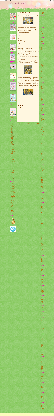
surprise (41, 360)
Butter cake (42, 73)
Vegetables (42, 395)
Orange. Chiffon (42, 272)
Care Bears (42, 79)
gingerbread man (42, 167)
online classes (42, 270)
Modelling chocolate (42, 246)
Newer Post (18, 123)
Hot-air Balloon (42, 182)
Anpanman (42, 33)
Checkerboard (42, 87)
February (12, 144)
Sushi (41, 365)
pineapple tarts (42, 291)
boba (41, 62)
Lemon (41, 210)
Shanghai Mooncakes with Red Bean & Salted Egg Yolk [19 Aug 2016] (13, 197)
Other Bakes (33, 6)
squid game (42, 345)
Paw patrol (42, 279)
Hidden (41, 177)
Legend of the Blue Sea (42, 208)
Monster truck (42, 249)
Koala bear (42, 198)
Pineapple (42, 290)
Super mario (42, 358)
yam (41, 407)
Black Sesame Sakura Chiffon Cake (13, 154)
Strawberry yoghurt (42, 354)
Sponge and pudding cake (42, 343)
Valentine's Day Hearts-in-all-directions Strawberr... (12, 164)
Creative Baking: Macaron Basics (42, 131)
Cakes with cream (42, 76)
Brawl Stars (42, 63)
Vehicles (41, 397)
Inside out (42, 189)
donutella (41, 141)
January (12, 178)
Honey (41, 181)
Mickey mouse (42, 238)
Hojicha (41, 178)
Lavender (41, 207)
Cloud (41, 110)
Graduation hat (42, 169)
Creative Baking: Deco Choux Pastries (42, 127)
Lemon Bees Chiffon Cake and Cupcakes (13, 149)
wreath (41, 406)
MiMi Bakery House (13, 196)
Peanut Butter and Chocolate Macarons (13, 147)
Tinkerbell (42, 376)
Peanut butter (42, 281)
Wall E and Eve (42, 399)
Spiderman (42, 341)
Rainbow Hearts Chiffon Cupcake (13, 172)
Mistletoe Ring (42, 245)
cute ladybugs (21, 15)
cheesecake (42, 88)
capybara (41, 77)
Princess (41, 308)
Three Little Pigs (42, 374)
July (11, 139)
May (11, 141)
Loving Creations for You (18, 3)
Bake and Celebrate (42, 41)
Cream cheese (42, 120)
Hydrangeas (42, 186)
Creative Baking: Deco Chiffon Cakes (42, 125)
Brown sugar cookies (42, 67)
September (12, 137)
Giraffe (41, 168)
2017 (11, 130)
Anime (41, 32)
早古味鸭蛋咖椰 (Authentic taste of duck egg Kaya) (13, 189)
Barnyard (41, 48)
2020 (11, 127)
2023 (11, 124)
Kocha (41, 199)
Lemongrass (42, 211)
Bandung (41, 46)
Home (11, 6)
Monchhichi (42, 248)
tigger (41, 375)
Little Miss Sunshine (42, 216)
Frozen (41, 160)
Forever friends (42, 159)
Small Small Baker (13, 194)
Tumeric (41, 388)
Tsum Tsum (42, 387)
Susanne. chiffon (42, 363)
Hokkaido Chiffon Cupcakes (42, 180)
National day (42, 257)
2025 (11, 122)
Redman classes (41, 319)
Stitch (41, 352)
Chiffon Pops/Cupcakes (22, 6)
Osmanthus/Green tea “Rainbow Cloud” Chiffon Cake (13, 171)
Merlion (41, 236)
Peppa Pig (42, 282)
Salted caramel (42, 328)
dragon (41, 144)
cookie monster (42, 117)
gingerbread (42, 166)
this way (33, 78)
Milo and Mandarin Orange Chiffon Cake (13, 177)
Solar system (42, 338)
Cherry (41, 89)
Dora (41, 142)
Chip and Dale (42, 100)
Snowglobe (42, 336)
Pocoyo (41, 298)
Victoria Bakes (12, 199)
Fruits (41, 161)
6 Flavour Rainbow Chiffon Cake (13, 145)
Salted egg (42, 329)
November (12, 135)
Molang (41, 247)
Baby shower (42, 40)
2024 (11, 123)
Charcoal (41, 86)
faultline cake (42, 153)
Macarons (28, 6)
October (12, 136)
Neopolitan (42, 259)
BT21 (41, 68)
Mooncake (42, 252)
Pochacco (42, 297)
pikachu (41, 288)
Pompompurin (42, 302)
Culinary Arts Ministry (42, 134)
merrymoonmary (28, 414)
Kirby (41, 196)
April (11, 142)
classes (41, 109)
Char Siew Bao (42, 85)
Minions (41, 243)
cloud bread (42, 111)
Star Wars (42, 347)
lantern (41, 204)
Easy (41, 150)
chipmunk (42, 101)
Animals (41, 31)
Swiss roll (42, 367)
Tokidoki (41, 379)
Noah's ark (42, 261)
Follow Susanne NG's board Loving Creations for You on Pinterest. (12, 118)
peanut (41, 280)
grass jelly (42, 170)
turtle (41, 389)
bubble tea (42, 69)
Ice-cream (42, 187)
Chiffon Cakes (16, 6)
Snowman (42, 337)
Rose (41, 326)
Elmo (41, 152)
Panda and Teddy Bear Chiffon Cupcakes (13, 168)
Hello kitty (42, 176)
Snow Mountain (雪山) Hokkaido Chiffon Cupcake (13, 174)
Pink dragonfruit (42, 292)
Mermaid (41, 237)
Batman (41, 49)
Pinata (41, 289)
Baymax (41, 50)
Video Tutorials (42, 398)
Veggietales (42, 396)
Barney (41, 47)
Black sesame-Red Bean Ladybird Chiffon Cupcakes (13, 157)
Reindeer (41, 320)
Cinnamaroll (42, 107)
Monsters (42, 250)
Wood (41, 404)
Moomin (41, 251)
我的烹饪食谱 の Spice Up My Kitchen (13, 202)
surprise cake (42, 361)
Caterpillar (42, 84)
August (12, 138)
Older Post (37, 123)
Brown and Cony (42, 65)
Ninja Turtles (42, 260)
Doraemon (42, 143)
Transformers (42, 385)
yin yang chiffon (42, 408)
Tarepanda (42, 369)
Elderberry (42, 151)
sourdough (42, 339)
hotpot (41, 183)
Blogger (34, 414)
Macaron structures (42, 223)
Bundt (41, 70)
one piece (42, 269)
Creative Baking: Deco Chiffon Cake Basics (42, 123)
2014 (11, 133)
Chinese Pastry (42, 99)
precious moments (42, 307)
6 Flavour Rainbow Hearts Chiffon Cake (13, 166)
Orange (41, 271)
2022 (11, 125)
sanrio (41, 330)
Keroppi (41, 195)
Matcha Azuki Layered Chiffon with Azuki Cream (13, 161)
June (11, 140)
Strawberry (42, 353)
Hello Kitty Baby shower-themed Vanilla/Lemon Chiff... (13, 152)
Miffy (41, 239)
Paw (41, 278)
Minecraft (41, 242)
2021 (11, 126)
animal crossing (42, 30)
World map (42, 405)
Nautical (41, 258)
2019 (11, 128)
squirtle (41, 346)
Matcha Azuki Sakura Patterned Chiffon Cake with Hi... (13, 159)
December (12, 134)
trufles (41, 386)
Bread (41, 64)
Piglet (41, 287)
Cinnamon (42, 108)
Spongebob (42, 344)
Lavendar (41, 206)
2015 (11, 132)
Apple (41, 34)
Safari (41, 327)
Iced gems (42, 188)
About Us (41, 6)
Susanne (41, 362)
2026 (11, 121)
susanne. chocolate (42, 364)
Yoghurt (41, 409)
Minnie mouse (42, 244)
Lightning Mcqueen (41, 212)
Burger (41, 71)
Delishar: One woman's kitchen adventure (12, 210)
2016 (11, 131)
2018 (11, 129)
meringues (42, 235)
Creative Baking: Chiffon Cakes (42, 121)
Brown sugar (42, 66)
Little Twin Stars (42, 217)
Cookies (41, 118)
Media (37, 6)
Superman (42, 359)
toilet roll (41, 378)
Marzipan (41, 229)
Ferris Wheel (42, 155)
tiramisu (41, 377)
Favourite (41, 154)
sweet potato (42, 366)
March (12, 143)
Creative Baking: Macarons (42, 132)
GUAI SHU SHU (12, 205)
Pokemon (42, 299)
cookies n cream (42, 119)
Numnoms (42, 262)
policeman (42, 301)
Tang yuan (42, 368)
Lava (41, 205)
